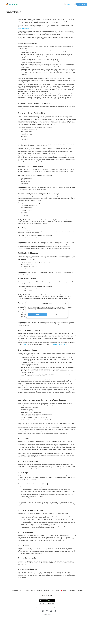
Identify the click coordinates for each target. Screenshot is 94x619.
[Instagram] (47, 611)
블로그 (21, 590)
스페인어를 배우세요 (47, 595)
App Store (80, 590)
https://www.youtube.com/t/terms (58, 344)
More (57, 314)
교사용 (27, 590)
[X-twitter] (42, 611)
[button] (65, 303)
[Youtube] (51, 611)
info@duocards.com (68, 425)
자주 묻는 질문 (14, 590)
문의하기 (33, 590)
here (25, 344)
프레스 (57, 590)
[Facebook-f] (38, 611)
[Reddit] (55, 611)
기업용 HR (39, 590)
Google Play (72, 590)
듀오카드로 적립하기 (49, 590)
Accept (37, 314)
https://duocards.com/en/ (25, 28)
